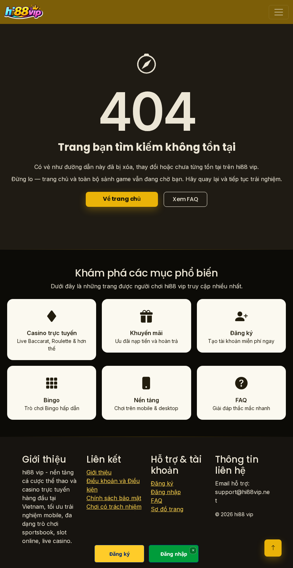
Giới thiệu (98, 472)
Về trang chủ (122, 199)
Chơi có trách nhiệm (113, 506)
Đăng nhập (166, 491)
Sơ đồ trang (167, 509)
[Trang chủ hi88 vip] (23, 12)
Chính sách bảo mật (113, 498)
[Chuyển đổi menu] (279, 12)
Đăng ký (162, 483)
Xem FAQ (185, 199)
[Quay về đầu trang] (273, 548)
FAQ (156, 500)
